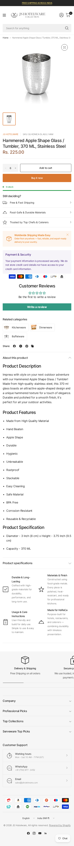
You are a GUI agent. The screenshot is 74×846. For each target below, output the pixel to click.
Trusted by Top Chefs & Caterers (29, 222)
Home (5, 38)
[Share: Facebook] (14, 346)
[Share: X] (20, 346)
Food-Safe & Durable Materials (28, 212)
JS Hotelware (10, 134)
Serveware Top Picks (16, 731)
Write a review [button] (37, 307)
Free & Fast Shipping (22, 202)
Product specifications (18, 563)
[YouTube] (40, 833)
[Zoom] (64, 47)
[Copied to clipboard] (32, 346)
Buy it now (37, 177)
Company (9, 701)
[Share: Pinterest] (26, 346)
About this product (15, 358)
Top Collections (13, 721)
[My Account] (61, 15)
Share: (6, 346)
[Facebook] (28, 833)
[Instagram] (34, 833)
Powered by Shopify (60, 825)
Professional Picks (15, 711)
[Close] (67, 235)
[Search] (66, 28)
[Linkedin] (45, 833)
